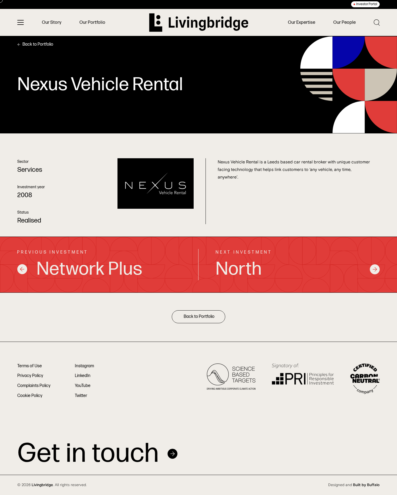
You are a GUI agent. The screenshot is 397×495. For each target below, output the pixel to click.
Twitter (81, 395)
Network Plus (89, 269)
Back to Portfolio (37, 44)
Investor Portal (366, 4)
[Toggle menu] (20, 22)
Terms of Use (29, 366)
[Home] (198, 22)
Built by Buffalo (366, 485)
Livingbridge (42, 485)
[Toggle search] (377, 22)
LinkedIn (82, 375)
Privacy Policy (30, 375)
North (239, 269)
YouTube (82, 385)
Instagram (84, 366)
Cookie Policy (29, 395)
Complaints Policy (34, 385)
